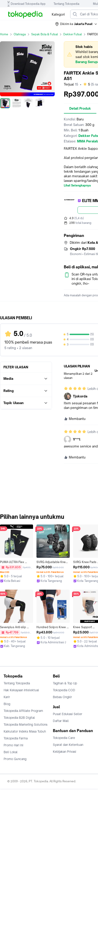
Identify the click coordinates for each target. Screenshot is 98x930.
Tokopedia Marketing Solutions (25, 724)
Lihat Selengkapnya (77, 185)
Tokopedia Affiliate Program (23, 711)
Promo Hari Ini (13, 745)
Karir (7, 697)
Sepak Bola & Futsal (44, 34)
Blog (7, 704)
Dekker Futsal (72, 34)
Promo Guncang (15, 759)
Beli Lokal (11, 752)
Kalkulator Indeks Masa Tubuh (25, 731)
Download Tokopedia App (28, 4)
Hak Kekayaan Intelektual (21, 690)
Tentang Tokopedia (66, 4)
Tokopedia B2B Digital (19, 717)
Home (4, 34)
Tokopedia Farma (16, 738)
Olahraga (20, 34)
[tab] (80, 108)
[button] (76, 24)
